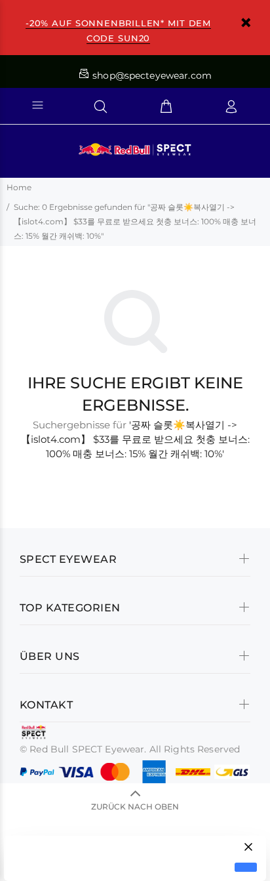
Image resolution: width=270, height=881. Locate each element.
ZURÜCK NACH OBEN (135, 806)
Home (19, 187)
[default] (246, 867)
